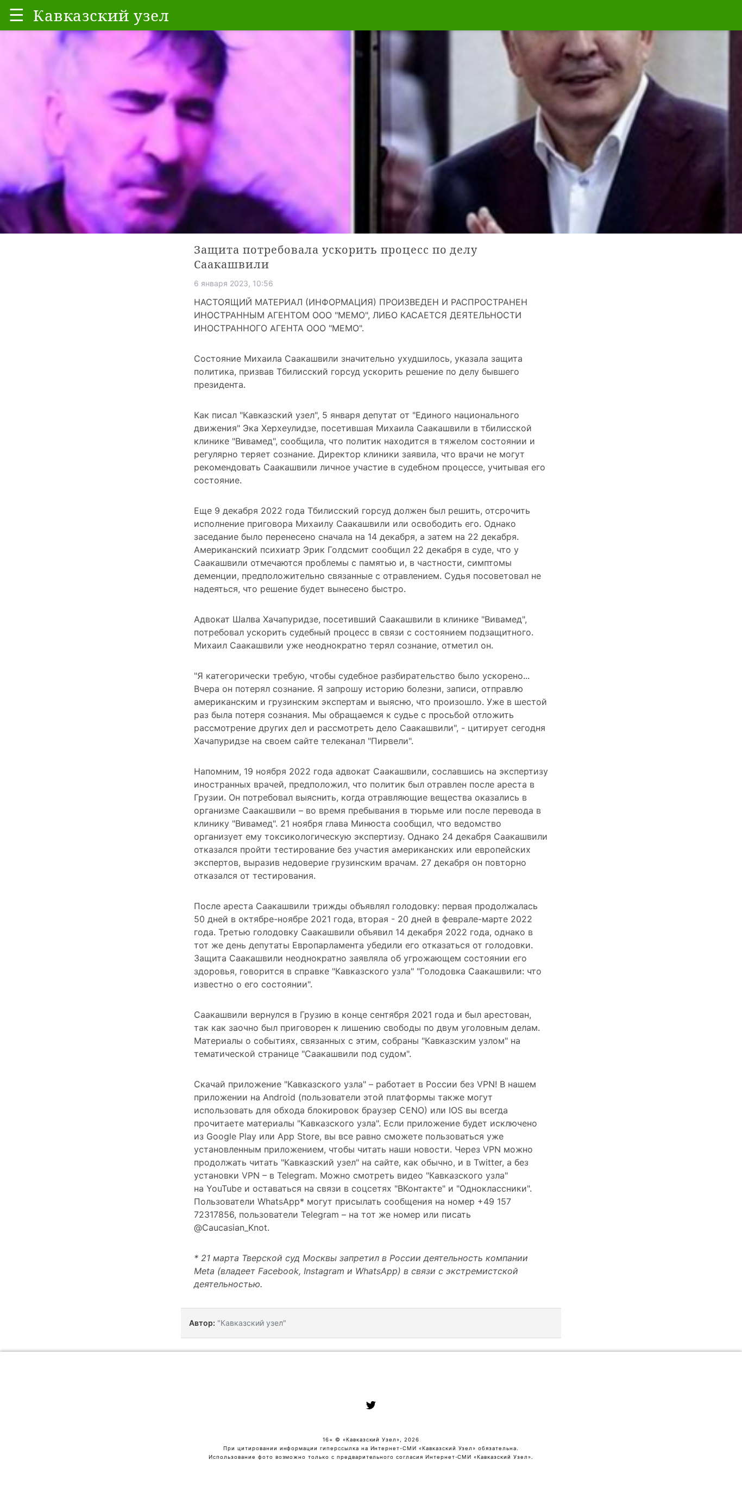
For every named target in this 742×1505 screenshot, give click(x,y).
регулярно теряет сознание (253, 454)
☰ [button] (16, 15)
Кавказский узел (279, 415)
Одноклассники (493, 1188)
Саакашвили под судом (355, 1053)
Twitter (488, 1162)
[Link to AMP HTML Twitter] (371, 1406)
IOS (456, 1110)
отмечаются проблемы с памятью (323, 562)
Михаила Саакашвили (423, 428)
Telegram (296, 1175)
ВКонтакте (420, 1188)
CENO (411, 1110)
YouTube (224, 1188)
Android (279, 1097)
